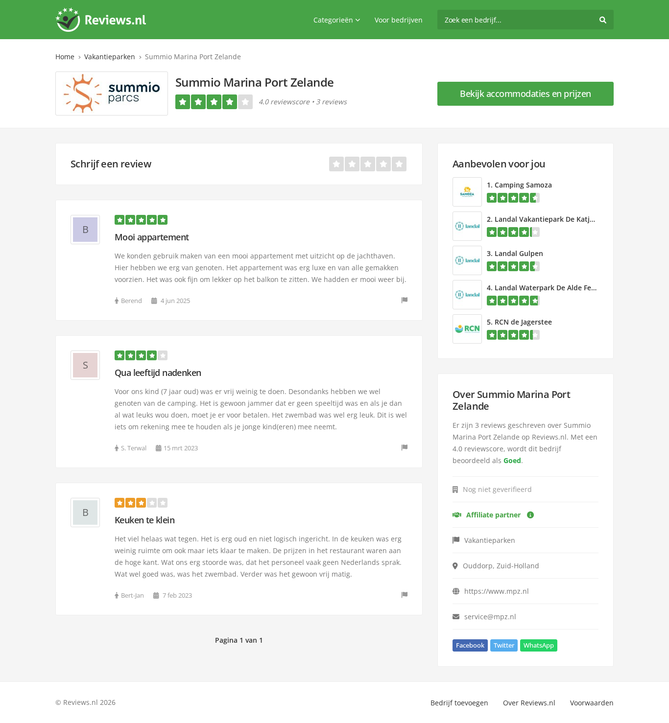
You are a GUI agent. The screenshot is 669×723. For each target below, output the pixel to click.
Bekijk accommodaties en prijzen (525, 93)
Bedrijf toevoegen (459, 702)
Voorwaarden (592, 702)
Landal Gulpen (519, 253)
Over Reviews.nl (529, 702)
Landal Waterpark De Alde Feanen (551, 287)
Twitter (504, 645)
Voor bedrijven (399, 19)
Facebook (470, 645)
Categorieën (333, 19)
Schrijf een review (111, 163)
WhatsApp (539, 645)
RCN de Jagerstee (523, 322)
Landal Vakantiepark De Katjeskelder (556, 219)
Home (64, 56)
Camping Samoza (523, 184)
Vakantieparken (109, 56)
